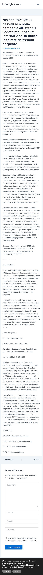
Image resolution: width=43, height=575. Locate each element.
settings (30, 567)
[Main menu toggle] (38, 4)
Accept (6, 571)
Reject (17, 571)
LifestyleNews (11, 4)
